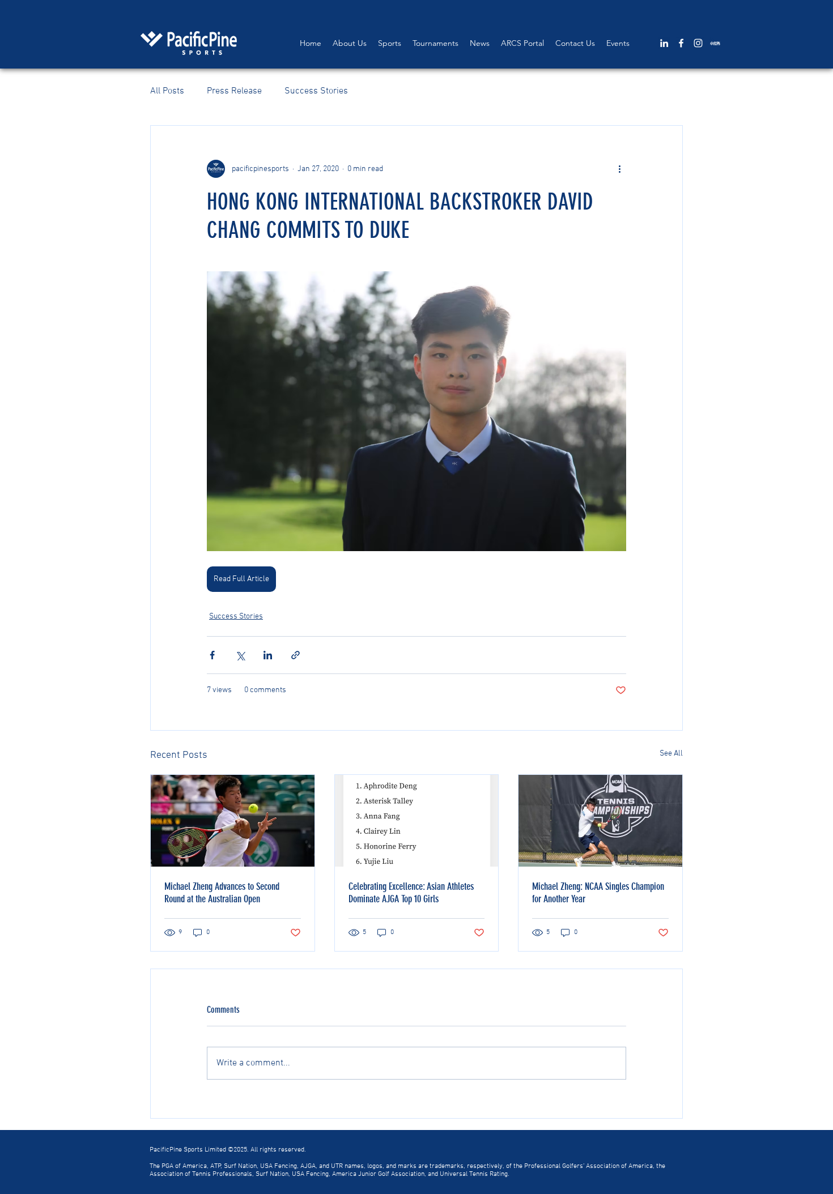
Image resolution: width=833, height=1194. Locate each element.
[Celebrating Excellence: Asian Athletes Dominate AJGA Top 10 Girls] (417, 821)
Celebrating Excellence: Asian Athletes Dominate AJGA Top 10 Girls (411, 892)
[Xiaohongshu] (715, 43)
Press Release (234, 91)
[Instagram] (698, 43)
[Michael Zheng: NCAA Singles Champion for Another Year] (600, 821)
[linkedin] (664, 43)
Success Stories (316, 91)
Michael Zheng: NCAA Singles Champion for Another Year (598, 892)
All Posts (167, 91)
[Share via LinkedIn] (267, 655)
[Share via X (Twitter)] (240, 655)
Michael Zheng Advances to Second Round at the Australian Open (221, 892)
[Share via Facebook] (212, 655)
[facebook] (681, 43)
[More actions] (619, 169)
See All (671, 753)
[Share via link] (295, 655)
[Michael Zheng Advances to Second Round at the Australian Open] (232, 821)
